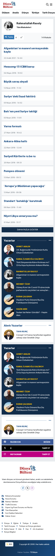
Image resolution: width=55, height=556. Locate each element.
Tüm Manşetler (11, 510)
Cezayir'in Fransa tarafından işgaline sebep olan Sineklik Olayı (33, 336)
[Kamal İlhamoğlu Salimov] (9, 262)
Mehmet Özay (23, 284)
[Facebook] (23, 488)
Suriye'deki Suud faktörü (19, 96)
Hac (27, 529)
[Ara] (47, 5)
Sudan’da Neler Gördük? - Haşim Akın (31, 313)
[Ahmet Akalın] (9, 249)
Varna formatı (12, 126)
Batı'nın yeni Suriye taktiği (20, 111)
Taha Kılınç (22, 332)
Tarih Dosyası (9, 526)
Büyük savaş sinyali (16, 81)
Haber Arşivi (10, 516)
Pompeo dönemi (14, 171)
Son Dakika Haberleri (14, 513)
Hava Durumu (10, 499)
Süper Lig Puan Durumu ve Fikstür (18, 507)
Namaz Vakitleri (11, 502)
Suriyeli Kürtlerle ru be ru (20, 156)
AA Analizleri (38, 529)
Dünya (25, 13)
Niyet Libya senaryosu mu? (21, 216)
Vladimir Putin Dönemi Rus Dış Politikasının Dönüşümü (30, 301)
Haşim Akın (21, 309)
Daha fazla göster (27, 230)
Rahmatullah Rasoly (27, 272)
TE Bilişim (33, 552)
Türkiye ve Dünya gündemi (30, 526)
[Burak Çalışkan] (9, 300)
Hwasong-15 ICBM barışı (19, 66)
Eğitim (15, 523)
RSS (10, 544)
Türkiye (35, 13)
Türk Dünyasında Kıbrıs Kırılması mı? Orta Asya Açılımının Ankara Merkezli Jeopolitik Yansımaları (33, 264)
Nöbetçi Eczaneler (13, 496)
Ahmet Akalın (23, 247)
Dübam (5, 13)
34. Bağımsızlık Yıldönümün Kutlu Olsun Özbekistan (32, 251)
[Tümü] (50, 240)
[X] (27, 488)
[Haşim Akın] (9, 312)
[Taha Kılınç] (9, 335)
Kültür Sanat (9, 529)
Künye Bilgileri (10, 532)
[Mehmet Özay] (9, 287)
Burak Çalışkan (24, 297)
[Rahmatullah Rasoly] (9, 274)
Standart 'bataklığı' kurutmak (23, 201)
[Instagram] (32, 488)
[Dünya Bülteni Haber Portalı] (9, 5)
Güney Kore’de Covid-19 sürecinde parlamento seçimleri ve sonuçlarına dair (33, 289)
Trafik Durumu (11, 505)
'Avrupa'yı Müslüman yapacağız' (24, 186)
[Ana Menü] (51, 5)
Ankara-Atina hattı (15, 141)
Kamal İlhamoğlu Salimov (30, 259)
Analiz (15, 13)
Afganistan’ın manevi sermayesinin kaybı (32, 276)
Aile (19, 529)
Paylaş (10, 37)
